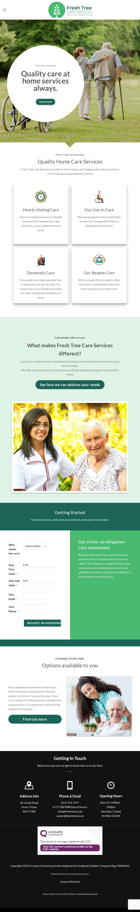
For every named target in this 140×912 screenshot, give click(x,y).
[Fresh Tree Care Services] (70, 10)
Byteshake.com (81, 873)
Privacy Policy (49, 894)
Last (25, 580)
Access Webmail (70, 881)
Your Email (13, 596)
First (25, 564)
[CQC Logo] (51, 836)
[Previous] (6, 83)
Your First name (13, 569)
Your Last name (14, 583)
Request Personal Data (87, 894)
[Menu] (5, 10)
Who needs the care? (14, 551)
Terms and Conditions (66, 894)
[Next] (134, 83)
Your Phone (14, 609)
